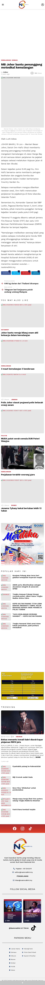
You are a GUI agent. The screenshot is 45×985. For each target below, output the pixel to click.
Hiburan (19, 736)
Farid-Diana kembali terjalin (24, 810)
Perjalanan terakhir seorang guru (18, 474)
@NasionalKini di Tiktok (19, 928)
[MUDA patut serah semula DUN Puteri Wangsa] (22, 421)
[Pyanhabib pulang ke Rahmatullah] (6, 769)
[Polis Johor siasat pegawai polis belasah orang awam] (22, 385)
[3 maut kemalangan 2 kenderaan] (22, 352)
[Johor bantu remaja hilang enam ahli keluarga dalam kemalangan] (22, 316)
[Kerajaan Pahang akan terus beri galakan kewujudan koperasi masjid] (6, 578)
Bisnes (13, 505)
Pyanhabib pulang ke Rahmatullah (27, 766)
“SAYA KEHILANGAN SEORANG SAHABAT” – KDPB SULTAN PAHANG (27, 615)
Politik (4, 435)
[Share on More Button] (22, 983)
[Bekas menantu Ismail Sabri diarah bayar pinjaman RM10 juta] (22, 722)
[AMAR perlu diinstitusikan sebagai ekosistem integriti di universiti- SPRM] (6, 587)
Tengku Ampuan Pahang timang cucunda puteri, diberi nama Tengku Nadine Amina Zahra (27, 596)
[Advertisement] (22, 32)
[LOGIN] (42, 4)
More (38, 757)
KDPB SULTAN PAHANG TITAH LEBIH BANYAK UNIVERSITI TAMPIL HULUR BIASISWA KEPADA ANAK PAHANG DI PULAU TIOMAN (27, 606)
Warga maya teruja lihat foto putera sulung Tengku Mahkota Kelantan (27, 800)
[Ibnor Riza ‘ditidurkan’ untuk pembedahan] (6, 791)
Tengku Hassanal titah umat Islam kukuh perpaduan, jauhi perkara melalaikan (27, 625)
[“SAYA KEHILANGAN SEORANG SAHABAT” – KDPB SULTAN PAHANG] (6, 617)
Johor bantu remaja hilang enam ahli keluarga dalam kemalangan (19, 333)
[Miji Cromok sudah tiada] (6, 780)
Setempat (5, 330)
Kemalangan (6, 366)
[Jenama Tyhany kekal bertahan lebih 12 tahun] (22, 491)
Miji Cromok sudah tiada (23, 777)
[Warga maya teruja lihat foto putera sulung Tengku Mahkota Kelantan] (6, 802)
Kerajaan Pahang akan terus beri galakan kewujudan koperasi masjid (27, 576)
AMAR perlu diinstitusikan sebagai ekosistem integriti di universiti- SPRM (27, 587)
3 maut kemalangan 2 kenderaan (17, 369)
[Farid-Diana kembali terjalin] (6, 813)
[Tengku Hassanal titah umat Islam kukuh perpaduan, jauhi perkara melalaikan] (6, 626)
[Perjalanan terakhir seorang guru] (22, 457)
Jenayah (14, 399)
